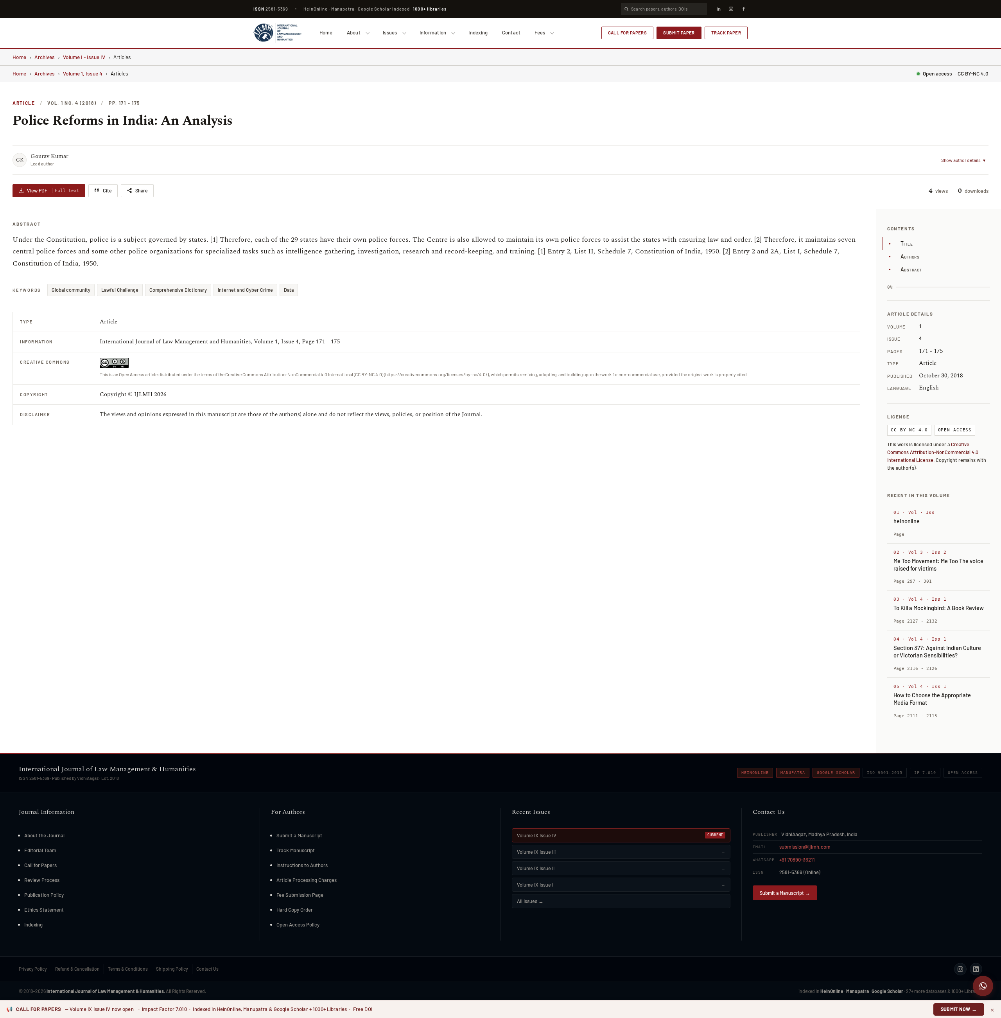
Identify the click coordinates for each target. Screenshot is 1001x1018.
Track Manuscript (295, 850)
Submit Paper (679, 32)
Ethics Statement (44, 910)
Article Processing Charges (306, 880)
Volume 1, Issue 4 (82, 73)
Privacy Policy (33, 968)
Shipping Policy (172, 968)
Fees (540, 32)
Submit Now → (959, 1009)
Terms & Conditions (128, 968)
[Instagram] (731, 9)
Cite (107, 190)
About (354, 32)
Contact (511, 32)
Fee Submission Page (299, 895)
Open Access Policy (297, 924)
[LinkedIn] (718, 9)
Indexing (478, 32)
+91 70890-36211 (797, 859)
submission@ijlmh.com (805, 847)
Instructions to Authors (302, 865)
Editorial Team (40, 850)
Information (433, 32)
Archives (44, 57)
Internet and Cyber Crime (245, 290)
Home (326, 32)
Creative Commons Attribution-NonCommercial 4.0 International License (932, 452)
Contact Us (207, 968)
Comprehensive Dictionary (178, 290)
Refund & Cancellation (77, 968)
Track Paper (726, 32)
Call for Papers (627, 32)
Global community (71, 290)
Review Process (41, 880)
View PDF (53, 190)
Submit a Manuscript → (785, 893)
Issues (390, 32)
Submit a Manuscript (299, 835)
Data (289, 290)
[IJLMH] (277, 33)
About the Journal (44, 835)
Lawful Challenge (119, 290)
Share (141, 190)
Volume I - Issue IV (84, 57)
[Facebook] (743, 9)
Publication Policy (44, 895)
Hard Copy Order (294, 910)
